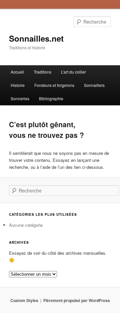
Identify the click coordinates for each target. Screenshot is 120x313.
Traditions (42, 72)
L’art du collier (73, 72)
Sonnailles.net (36, 38)
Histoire (18, 85)
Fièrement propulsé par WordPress (76, 300)
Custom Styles (24, 300)
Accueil (17, 72)
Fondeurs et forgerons (54, 85)
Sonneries (20, 98)
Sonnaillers (94, 85)
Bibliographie (51, 98)
